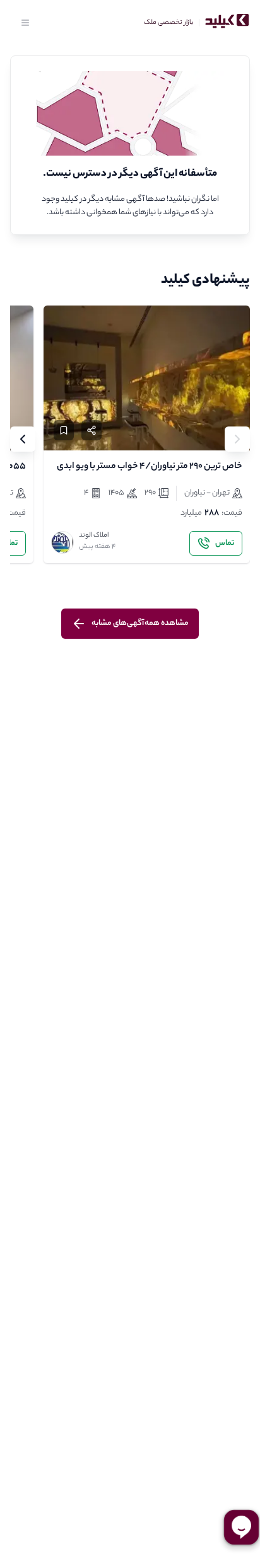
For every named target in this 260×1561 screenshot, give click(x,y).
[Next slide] (22, 439)
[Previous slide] (237, 439)
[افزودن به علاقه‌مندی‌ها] (64, 430)
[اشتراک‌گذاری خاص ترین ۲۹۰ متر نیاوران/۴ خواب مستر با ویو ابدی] (91, 430)
